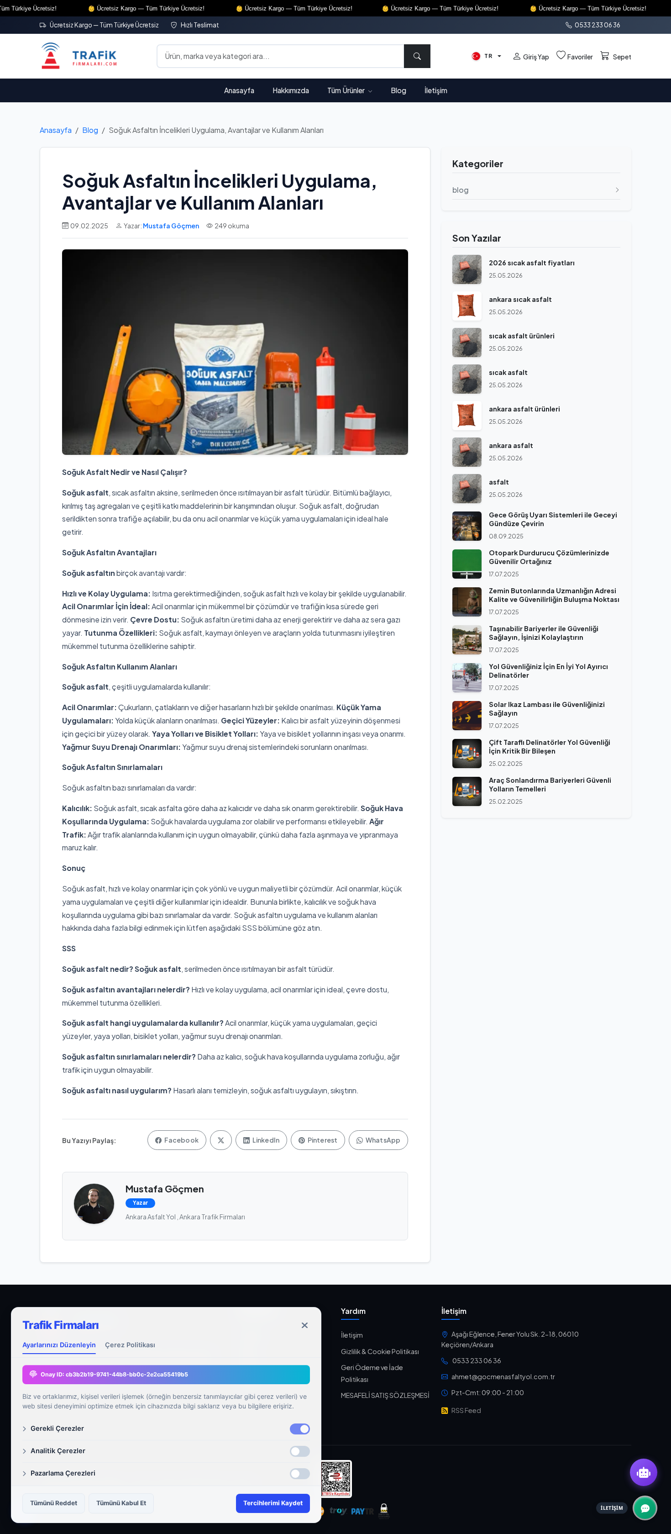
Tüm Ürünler (346, 90)
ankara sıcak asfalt (520, 299)
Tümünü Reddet (53, 1503)
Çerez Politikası (130, 1345)
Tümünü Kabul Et (121, 1503)
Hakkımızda (291, 90)
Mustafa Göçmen (171, 225)
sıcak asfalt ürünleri (522, 336)
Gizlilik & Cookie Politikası (380, 1351)
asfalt (499, 482)
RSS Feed (466, 1410)
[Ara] (417, 56)
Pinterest (322, 1140)
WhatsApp (382, 1140)
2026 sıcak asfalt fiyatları (532, 262)
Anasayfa (239, 90)
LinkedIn (265, 1140)
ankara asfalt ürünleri (524, 409)
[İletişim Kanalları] (645, 1508)
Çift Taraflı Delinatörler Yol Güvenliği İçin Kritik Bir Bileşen (549, 746)
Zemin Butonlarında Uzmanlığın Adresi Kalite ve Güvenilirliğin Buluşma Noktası (554, 594)
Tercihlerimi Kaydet (273, 1503)
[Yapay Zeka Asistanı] (643, 1472)
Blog (398, 90)
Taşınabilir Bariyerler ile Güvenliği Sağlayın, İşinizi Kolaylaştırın (543, 632)
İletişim (436, 90)
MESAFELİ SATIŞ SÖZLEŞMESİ (385, 1395)
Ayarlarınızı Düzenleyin (59, 1345)
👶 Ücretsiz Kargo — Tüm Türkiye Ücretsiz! (111, 8)
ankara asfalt (511, 445)
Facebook (181, 1140)
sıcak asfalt (508, 372)
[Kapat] (304, 1325)
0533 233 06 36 (597, 25)
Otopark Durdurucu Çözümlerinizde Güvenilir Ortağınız (549, 556)
